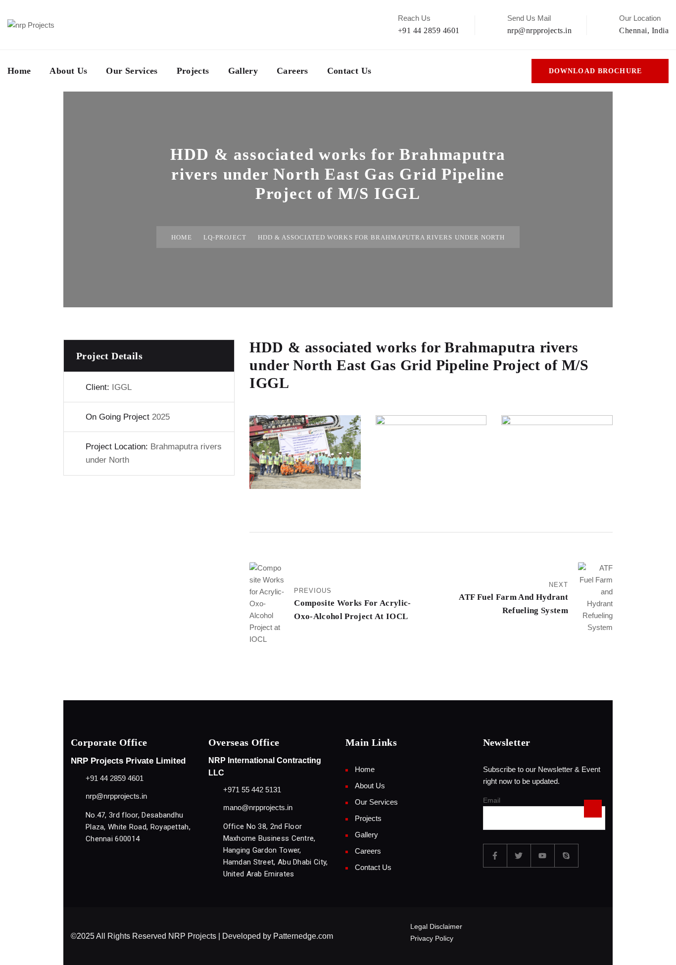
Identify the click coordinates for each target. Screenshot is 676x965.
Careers (292, 71)
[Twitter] (519, 856)
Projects (193, 71)
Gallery (243, 71)
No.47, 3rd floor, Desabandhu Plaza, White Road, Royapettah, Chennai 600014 (138, 827)
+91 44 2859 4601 (429, 30)
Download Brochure (595, 71)
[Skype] (567, 856)
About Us (68, 71)
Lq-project (224, 237)
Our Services (131, 71)
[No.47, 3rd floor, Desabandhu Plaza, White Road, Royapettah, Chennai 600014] (75, 815)
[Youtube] (543, 856)
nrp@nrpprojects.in (539, 30)
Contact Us (349, 71)
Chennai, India (644, 30)
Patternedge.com (303, 936)
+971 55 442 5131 (252, 789)
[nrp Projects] (30, 24)
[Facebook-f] (495, 856)
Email (491, 800)
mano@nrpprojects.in (257, 807)
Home (19, 71)
